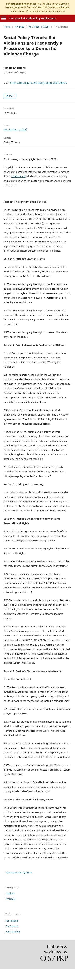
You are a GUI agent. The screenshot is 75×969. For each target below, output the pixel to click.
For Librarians (12, 931)
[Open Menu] (3, 18)
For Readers (11, 920)
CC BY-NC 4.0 (18, 176)
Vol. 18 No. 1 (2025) (39, 26)
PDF (11, 95)
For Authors (11, 926)
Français (10, 898)
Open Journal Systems (18, 872)
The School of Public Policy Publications (32, 18)
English (10, 893)
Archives (19, 26)
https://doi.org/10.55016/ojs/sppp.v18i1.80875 (38, 82)
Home (7, 26)
